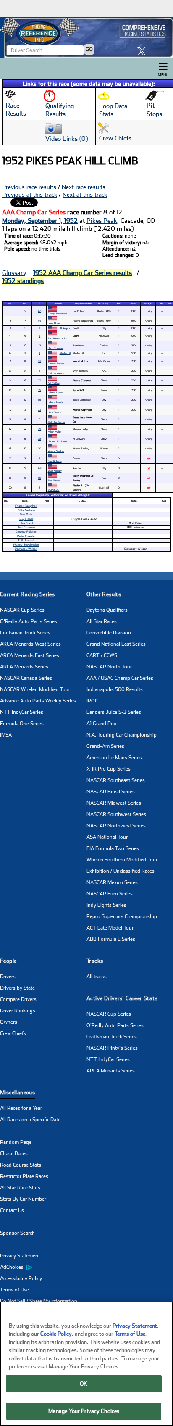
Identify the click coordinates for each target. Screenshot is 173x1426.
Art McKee (54, 382)
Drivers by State (17, 988)
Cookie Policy (56, 1334)
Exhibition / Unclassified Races (120, 871)
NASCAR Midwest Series (113, 803)
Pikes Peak (101, 220)
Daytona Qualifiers (107, 610)
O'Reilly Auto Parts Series (28, 621)
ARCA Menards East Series (29, 655)
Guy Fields (26, 519)
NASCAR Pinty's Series (112, 1048)
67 (39, 468)
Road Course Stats (20, 1165)
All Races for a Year (21, 1108)
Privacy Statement (20, 1256)
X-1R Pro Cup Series (108, 769)
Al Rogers (65, 328)
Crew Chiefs (13, 1033)
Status (148, 304)
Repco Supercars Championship (121, 916)
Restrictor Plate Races (24, 1176)
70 (39, 448)
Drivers (8, 977)
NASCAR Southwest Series (116, 814)
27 (39, 380)
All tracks (96, 977)
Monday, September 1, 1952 (40, 220)
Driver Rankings (17, 1011)
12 (40, 345)
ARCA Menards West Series (30, 644)
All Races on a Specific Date (30, 1119)
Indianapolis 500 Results (114, 689)
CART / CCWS (101, 655)
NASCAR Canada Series (26, 678)
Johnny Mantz (55, 402)
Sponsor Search (17, 1233)
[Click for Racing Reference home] (86, 37)
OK (83, 1384)
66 (39, 399)
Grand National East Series (116, 644)
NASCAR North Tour (109, 667)
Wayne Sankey (56, 450)
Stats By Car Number (23, 1199)
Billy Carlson (26, 510)
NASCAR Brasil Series (110, 792)
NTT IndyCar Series (21, 712)
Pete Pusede (26, 536)
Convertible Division (108, 633)
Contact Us (12, 1210)
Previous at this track (29, 194)
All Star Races (101, 621)
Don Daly (26, 514)
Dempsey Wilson (26, 549)
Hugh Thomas (55, 347)
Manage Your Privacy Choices (84, 1411)
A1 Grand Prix (101, 723)
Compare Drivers (18, 999)
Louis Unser (54, 323)
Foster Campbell (26, 506)
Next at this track (85, 194)
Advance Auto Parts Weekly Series (38, 701)
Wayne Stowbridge (26, 545)
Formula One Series (22, 723)
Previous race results (29, 187)
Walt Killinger (55, 470)
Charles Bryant (56, 363)
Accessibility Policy (21, 1278)
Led (161, 304)
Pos (9, 304)
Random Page (15, 1142)
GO (89, 49)
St (24, 304)
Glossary (14, 273)
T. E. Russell (26, 540)
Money (133, 304)
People (8, 961)
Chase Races (14, 1154)
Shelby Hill (65, 352)
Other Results (103, 594)
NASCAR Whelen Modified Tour (35, 689)
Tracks (94, 961)
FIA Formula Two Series (112, 848)
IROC (92, 701)
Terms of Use (14, 1290)
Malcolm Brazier (56, 421)
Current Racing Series (27, 594)
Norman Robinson (57, 441)
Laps (118, 304)
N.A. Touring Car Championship (121, 735)
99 (39, 429)
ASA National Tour (107, 837)
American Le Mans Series (114, 758)
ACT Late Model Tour (110, 928)
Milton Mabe (54, 431)
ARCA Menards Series (24, 667)
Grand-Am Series (105, 746)
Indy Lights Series (106, 905)
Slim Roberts (55, 460)
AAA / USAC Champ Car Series (119, 678)
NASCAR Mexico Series (112, 882)
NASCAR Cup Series (22, 610)
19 (39, 360)
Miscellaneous (17, 1092)
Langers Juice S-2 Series (113, 712)
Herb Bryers (54, 412)
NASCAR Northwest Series (116, 826)
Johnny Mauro (55, 392)
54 (39, 320)
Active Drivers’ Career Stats (121, 998)
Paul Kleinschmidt (57, 338)
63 (39, 310)
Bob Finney (54, 480)
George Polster (26, 531)
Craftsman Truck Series (25, 633)
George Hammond (57, 313)
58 (39, 477)
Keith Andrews (56, 373)
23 (39, 409)
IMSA (6, 735)
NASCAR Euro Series (109, 894)
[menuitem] (43, 1267)
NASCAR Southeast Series (115, 780)
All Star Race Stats (20, 1188)
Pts (170, 304)
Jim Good (26, 523)
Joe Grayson (26, 527)
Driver (58, 304)
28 (39, 438)
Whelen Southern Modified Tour (121, 860)
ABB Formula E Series (110, 939)
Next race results (83, 187)
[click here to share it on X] (143, 51)
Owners (8, 1022)
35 (39, 389)
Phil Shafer (54, 490)
